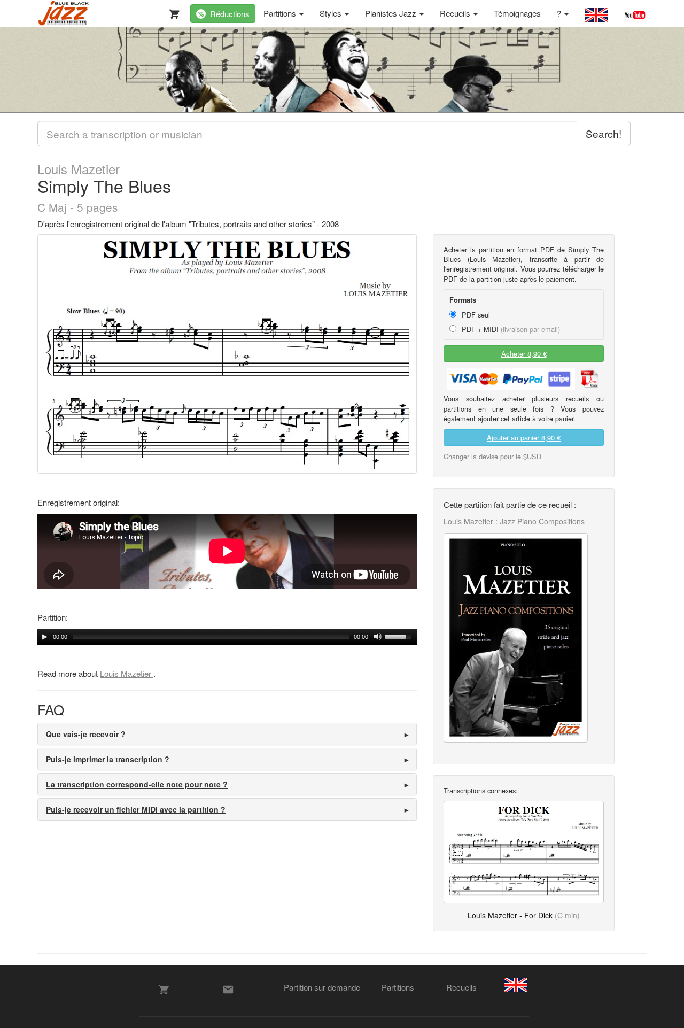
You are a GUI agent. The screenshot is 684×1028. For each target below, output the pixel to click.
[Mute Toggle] (378, 636)
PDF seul (475, 315)
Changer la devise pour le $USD (492, 456)
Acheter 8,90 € (524, 354)
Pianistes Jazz (391, 13)
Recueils (456, 13)
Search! (603, 133)
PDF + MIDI (510, 329)
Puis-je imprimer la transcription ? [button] (107, 759)
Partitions (280, 13)
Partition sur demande (322, 987)
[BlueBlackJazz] (63, 13)
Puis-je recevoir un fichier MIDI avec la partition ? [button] (136, 809)
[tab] (227, 734)
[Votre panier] (172, 12)
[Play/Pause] (44, 636)
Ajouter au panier (524, 437)
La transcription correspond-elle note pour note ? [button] (137, 784)
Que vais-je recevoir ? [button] (86, 734)
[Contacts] (228, 989)
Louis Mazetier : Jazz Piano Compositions (514, 521)
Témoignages (517, 13)
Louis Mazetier (78, 169)
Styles (332, 13)
